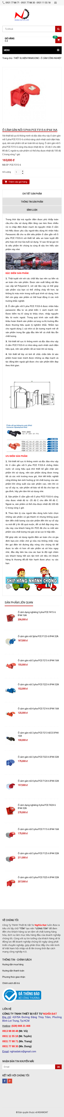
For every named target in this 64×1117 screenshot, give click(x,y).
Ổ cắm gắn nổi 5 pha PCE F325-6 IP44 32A (38, 877)
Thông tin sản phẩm (32, 202)
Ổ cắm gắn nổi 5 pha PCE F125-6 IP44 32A (38, 853)
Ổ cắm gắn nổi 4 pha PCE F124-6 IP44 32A (38, 781)
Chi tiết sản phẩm (32, 193)
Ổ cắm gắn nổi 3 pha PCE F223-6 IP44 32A (38, 684)
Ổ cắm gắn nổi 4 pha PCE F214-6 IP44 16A (38, 708)
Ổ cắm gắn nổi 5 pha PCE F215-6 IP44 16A (38, 660)
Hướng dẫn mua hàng (12, 964)
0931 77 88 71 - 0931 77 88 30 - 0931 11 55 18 (28, 2)
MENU (7, 50)
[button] (32, 50)
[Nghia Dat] (21, 10)
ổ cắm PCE (11, 345)
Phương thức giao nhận (13, 977)
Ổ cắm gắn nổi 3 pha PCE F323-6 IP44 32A (38, 757)
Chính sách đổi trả (11, 983)
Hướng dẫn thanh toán (13, 970)
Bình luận (32, 210)
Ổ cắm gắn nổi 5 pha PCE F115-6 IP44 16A (38, 829)
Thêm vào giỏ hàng (17, 182)
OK (58, 1067)
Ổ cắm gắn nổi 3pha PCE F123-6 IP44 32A (38, 636)
